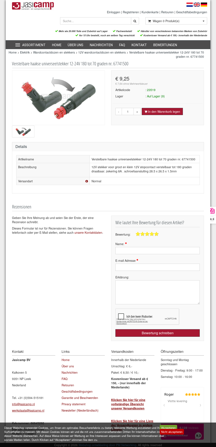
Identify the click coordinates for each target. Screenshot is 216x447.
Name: (120, 244)
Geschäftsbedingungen (191, 12)
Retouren (167, 12)
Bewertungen (165, 45)
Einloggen (113, 12)
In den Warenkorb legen (163, 111)
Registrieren (131, 12)
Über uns (75, 45)
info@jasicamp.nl (23, 404)
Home (56, 45)
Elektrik (25, 52)
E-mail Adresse (125, 260)
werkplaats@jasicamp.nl (28, 410)
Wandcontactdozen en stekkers (54, 52)
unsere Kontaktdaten (88, 232)
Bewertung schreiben (158, 332)
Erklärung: (122, 277)
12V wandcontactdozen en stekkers (102, 52)
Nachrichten (101, 45)
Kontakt (139, 45)
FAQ (122, 45)
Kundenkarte (150, 12)
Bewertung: (123, 234)
